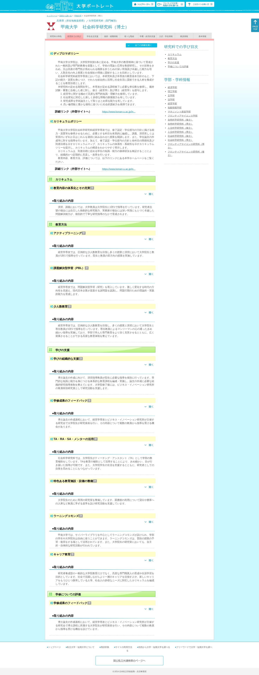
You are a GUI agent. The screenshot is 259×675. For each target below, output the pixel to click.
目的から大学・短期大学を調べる (154, 647)
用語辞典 (105, 647)
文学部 (171, 95)
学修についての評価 (178, 66)
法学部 (171, 99)
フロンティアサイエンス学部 (183, 115)
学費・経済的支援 (147, 36)
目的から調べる (65, 16)
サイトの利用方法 (123, 647)
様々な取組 (129, 36)
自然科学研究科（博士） (180, 124)
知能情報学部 (174, 107)
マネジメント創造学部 (179, 111)
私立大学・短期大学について (80, 647)
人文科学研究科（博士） (180, 132)
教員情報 (184, 36)
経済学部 (172, 87)
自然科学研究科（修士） (180, 119)
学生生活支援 (92, 36)
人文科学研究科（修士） (180, 128)
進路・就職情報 (111, 36)
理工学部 (172, 91)
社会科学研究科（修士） (180, 136)
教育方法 (172, 58)
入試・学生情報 (166, 36)
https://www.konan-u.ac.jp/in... (118, 111)
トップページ (52, 16)
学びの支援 (173, 62)
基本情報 (202, 36)
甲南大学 (77, 16)
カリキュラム (174, 54)
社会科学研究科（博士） (180, 140)
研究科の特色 (56, 36)
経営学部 (172, 103)
